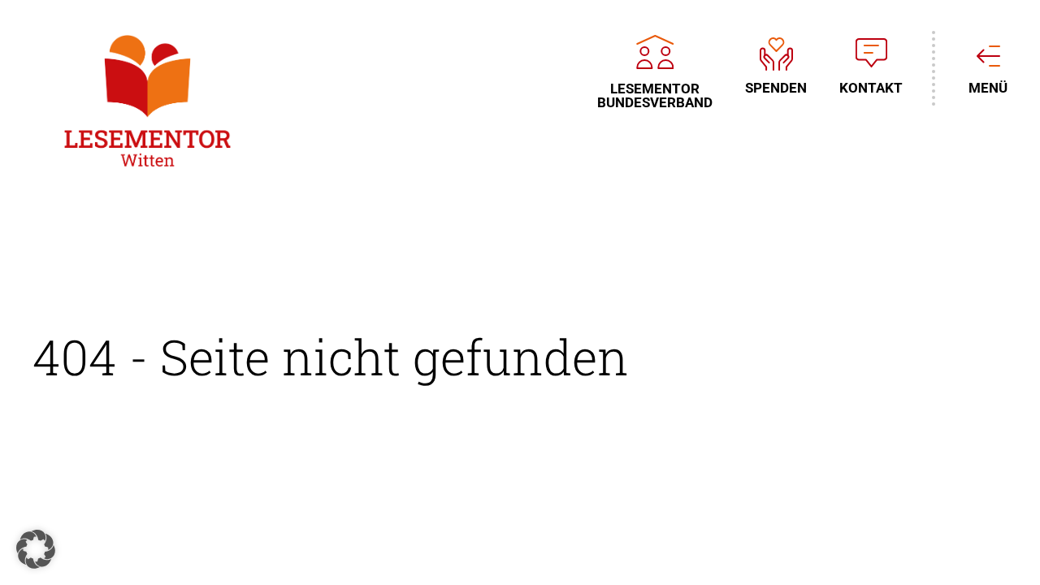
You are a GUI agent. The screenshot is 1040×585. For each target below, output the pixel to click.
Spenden (776, 87)
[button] (36, 549)
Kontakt (871, 87)
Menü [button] (988, 87)
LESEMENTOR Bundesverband (655, 95)
